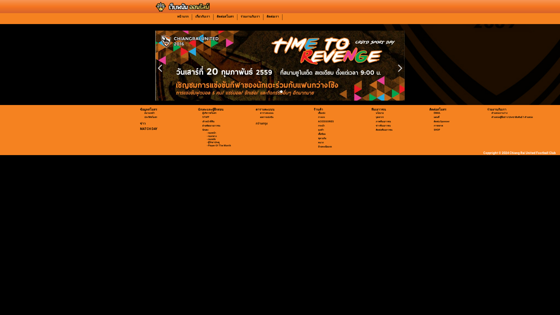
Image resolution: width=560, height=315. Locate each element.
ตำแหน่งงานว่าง (500, 113)
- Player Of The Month (219, 145)
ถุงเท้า (321, 130)
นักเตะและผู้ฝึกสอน (211, 109)
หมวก (321, 142)
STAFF (205, 117)
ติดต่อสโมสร (225, 16)
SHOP (437, 130)
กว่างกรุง (262, 123)
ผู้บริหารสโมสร (209, 113)
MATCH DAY (148, 129)
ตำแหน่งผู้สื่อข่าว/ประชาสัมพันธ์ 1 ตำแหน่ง (512, 117)
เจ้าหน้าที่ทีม (208, 121)
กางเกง (321, 117)
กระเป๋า (321, 125)
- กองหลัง (211, 139)
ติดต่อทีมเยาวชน (384, 130)
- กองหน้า (211, 133)
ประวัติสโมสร (150, 117)
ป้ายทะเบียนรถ (325, 146)
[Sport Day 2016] (280, 66)
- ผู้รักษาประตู (213, 142)
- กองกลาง (212, 136)
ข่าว (143, 123)
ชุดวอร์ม (322, 138)
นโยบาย (380, 113)
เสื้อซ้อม (322, 134)
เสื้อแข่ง (321, 113)
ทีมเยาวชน (378, 109)
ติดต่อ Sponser (442, 121)
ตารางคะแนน (265, 109)
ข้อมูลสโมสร (148, 109)
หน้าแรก (183, 16)
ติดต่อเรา (273, 16)
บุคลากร (380, 117)
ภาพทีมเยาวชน (383, 121)
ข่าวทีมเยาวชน (383, 125)
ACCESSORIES (326, 121)
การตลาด (438, 125)
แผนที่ (436, 117)
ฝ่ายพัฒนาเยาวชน (211, 125)
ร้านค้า (318, 109)
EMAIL (437, 113)
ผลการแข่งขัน (266, 117)
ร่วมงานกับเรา (250, 16)
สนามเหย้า (149, 113)
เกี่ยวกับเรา (202, 16)
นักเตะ (205, 130)
